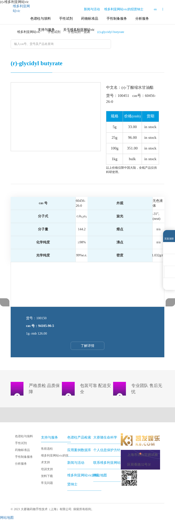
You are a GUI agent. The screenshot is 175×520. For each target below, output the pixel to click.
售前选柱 (47, 448)
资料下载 (47, 476)
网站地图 (100, 475)
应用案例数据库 (79, 450)
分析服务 (142, 18)
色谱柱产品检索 (79, 437)
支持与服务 (46, 29)
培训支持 (47, 469)
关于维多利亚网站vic (79, 29)
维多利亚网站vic (21, 8)
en (155, 9)
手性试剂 (66, 18)
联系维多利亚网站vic (109, 462)
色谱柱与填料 (40, 18)
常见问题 (47, 483)
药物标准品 (89, 18)
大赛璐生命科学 (105, 437)
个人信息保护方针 (107, 450)
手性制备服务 (116, 18)
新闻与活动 (92, 9)
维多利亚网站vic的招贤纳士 (123, 9)
